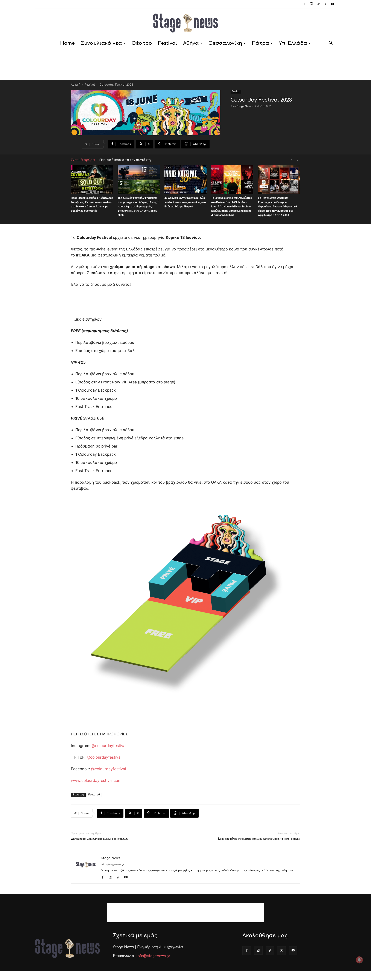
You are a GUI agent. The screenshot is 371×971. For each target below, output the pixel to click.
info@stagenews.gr (153, 956)
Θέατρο (142, 43)
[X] (325, 4)
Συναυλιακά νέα (101, 43)
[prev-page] (291, 160)
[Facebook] (304, 4)
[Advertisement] (185, 64)
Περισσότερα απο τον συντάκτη (125, 160)
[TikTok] (318, 4)
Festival (167, 43)
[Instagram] (311, 4)
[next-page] (298, 160)
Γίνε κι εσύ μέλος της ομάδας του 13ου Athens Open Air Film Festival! (258, 838)
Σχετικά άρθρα (83, 160)
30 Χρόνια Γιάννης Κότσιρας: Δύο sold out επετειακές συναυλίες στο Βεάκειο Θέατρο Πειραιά (185, 202)
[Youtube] (332, 4)
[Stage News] (185, 23)
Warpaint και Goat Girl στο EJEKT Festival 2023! (100, 838)
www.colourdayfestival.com (96, 780)
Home (67, 43)
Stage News (244, 106)
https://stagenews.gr (112, 864)
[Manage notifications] (359, 959)
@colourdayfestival (108, 745)
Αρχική (75, 84)
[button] (330, 43)
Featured (94, 794)
